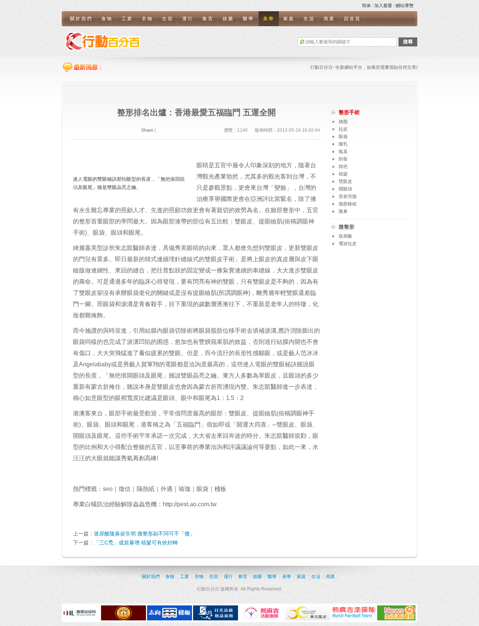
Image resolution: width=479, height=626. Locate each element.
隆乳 (343, 144)
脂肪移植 (348, 204)
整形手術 (349, 112)
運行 (187, 18)
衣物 (147, 18)
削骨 (343, 159)
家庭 (289, 18)
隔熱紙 (146, 489)
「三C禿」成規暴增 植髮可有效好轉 (136, 543)
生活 (309, 18)
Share (147, 130)
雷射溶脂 (348, 196)
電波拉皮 (348, 243)
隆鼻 (343, 211)
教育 (208, 18)
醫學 (248, 18)
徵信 (125, 489)
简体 (366, 5)
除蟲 (133, 504)
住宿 (167, 18)
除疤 (343, 166)
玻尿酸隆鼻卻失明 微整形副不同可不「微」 (144, 534)
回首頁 (352, 18)
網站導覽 (405, 5)
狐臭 (343, 151)
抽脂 (343, 121)
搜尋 (408, 42)
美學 (268, 18)
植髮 (343, 174)
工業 (127, 18)
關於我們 (81, 18)
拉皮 (343, 129)
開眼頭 (136, 375)
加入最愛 (383, 5)
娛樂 (228, 18)
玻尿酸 (345, 236)
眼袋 (133, 293)
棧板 (220, 489)
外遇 (167, 489)
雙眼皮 (274, 248)
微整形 (346, 227)
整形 (289, 210)
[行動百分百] (103, 41)
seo (108, 489)
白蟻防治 (97, 504)
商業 (329, 18)
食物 (107, 18)
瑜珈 (184, 489)
